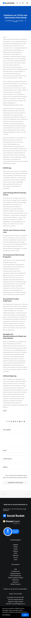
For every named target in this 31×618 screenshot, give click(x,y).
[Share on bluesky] (20, 421)
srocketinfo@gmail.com (18, 603)
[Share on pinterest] (13, 421)
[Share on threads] (11, 421)
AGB (15, 569)
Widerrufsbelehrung (15, 575)
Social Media (20, 20)
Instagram (15, 544)
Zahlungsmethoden (15, 573)
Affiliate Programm (15, 584)
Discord (15, 557)
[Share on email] (24, 421)
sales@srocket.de (18, 599)
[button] (27, 3)
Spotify (15, 549)
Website (5, 467)
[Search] (16, 3)
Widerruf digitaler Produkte (15, 577)
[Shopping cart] (22, 3)
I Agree (25, 614)
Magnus (15, 21)
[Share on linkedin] (16, 421)
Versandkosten (15, 571)
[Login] (19, 3)
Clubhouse (15, 555)
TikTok (15, 553)
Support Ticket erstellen (15, 593)
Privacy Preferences (6, 614)
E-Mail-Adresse (7, 458)
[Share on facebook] (7, 421)
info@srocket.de (18, 601)
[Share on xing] (22, 421)
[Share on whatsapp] (18, 421)
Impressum (15, 582)
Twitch (15, 559)
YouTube (15, 546)
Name (5, 450)
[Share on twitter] (9, 421)
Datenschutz (15, 580)
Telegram (15, 551)
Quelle (5, 410)
